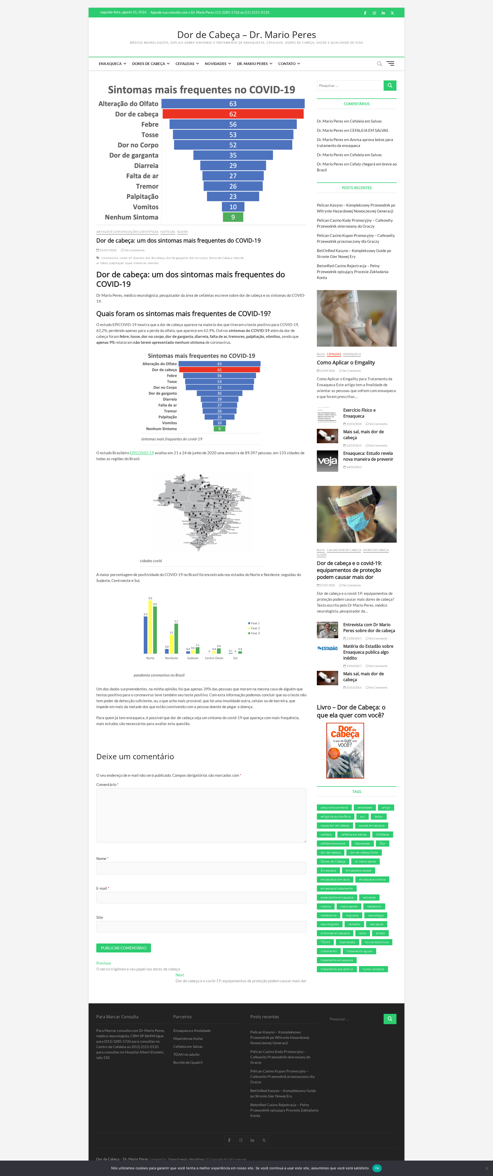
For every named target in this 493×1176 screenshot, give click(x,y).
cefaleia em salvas (353, 834)
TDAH (325, 942)
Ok (377, 1168)
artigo (386, 807)
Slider (182, 232)
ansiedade (365, 807)
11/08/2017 (353, 638)
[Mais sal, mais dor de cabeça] (327, 436)
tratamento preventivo (337, 969)
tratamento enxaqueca (337, 960)
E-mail (102, 888)
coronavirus (109, 258)
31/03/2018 (353, 423)
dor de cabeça (155, 258)
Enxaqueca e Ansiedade (192, 1030)
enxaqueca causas (358, 870)
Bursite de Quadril (188, 1062)
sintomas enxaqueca (335, 933)
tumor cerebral (373, 969)
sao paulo (376, 924)
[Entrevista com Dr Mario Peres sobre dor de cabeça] (327, 630)
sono (362, 933)
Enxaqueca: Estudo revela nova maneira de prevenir (368, 456)
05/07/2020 (108, 250)
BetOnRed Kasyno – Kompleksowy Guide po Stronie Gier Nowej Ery (283, 1093)
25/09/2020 (327, 370)
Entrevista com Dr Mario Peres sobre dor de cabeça (369, 627)
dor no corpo (198, 258)
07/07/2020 (327, 585)
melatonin (374, 906)
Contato (286, 63)
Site (99, 917)
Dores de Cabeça (148, 63)
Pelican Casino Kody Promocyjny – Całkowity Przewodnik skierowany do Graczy (280, 1056)
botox (379, 816)
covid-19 (126, 258)
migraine (352, 915)
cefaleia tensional (333, 843)
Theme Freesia (177, 1159)
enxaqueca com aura (335, 879)
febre (104, 263)
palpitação (116, 263)
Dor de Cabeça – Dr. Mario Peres (246, 34)
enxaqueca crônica (372, 879)
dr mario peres (365, 861)
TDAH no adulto (186, 1054)
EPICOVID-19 (142, 452)
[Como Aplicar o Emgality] (357, 318)
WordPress (196, 1159)
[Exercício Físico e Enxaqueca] (327, 414)
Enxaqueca (110, 63)
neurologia (375, 915)
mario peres (348, 906)
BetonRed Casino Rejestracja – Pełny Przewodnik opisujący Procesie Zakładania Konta (352, 271)
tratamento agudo (359, 951)
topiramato (347, 942)
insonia (326, 906)
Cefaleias (185, 63)
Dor (382, 843)
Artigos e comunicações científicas (127, 232)
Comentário (107, 784)
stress (380, 933)
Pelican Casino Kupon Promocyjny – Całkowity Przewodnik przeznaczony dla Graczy (282, 1076)
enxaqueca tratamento (337, 888)
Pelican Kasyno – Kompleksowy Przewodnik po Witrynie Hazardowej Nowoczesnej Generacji (279, 1037)
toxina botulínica (376, 942)
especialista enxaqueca (337, 897)
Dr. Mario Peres (252, 63)
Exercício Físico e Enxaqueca (359, 413)
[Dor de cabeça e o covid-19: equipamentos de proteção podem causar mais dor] (357, 514)
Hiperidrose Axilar (188, 1038)
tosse (128, 263)
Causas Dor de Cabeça (344, 550)
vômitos (153, 263)
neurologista (330, 924)
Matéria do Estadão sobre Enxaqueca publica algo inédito (368, 652)
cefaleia (326, 834)
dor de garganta (177, 258)
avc (362, 816)
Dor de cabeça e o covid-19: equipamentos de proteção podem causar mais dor (349, 570)
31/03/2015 (353, 445)
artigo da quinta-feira (335, 816)
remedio (354, 924)
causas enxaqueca (371, 825)
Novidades (215, 63)
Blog (321, 354)
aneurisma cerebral (334, 807)
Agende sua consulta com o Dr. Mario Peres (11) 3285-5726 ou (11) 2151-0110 (209, 12)
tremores (140, 263)
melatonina (328, 915)
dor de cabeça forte (364, 852)
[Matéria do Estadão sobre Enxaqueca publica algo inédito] (327, 648)
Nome (102, 858)
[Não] (486, 1168)
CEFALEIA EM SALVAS (369, 130)
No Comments (134, 250)
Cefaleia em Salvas (366, 121)
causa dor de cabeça (335, 825)
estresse (369, 897)
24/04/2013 (353, 467)
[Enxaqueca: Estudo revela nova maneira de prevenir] (327, 461)
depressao (362, 843)
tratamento (329, 951)
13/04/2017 (353, 666)
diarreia (138, 258)
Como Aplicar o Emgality (346, 362)
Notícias (167, 232)
